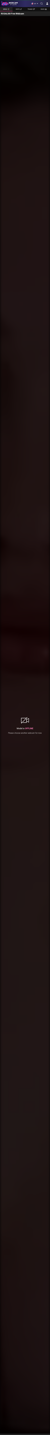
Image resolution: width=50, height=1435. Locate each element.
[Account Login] (47, 3)
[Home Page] (9, 3)
